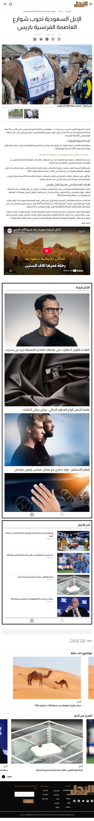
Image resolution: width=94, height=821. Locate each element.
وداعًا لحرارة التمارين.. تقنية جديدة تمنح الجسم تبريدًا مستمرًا (35, 577)
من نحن (45, 790)
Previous (90, 76)
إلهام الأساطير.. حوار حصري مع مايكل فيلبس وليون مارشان (51, 469)
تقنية (68, 803)
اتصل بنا (45, 794)
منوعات (56, 803)
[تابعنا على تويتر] (83, 801)
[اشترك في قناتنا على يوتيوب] (74, 801)
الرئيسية (68, 11)
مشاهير (56, 795)
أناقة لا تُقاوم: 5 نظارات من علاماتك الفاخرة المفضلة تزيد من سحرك (47, 349)
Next (4, 76)
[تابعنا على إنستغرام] (88, 801)
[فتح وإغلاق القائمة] (90, 4)
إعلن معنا (45, 799)
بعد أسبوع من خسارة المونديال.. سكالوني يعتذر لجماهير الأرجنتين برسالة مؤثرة (30, 555)
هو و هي (56, 790)
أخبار (60, 11)
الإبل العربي (74, 641)
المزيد (9, 776)
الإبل (54, 129)
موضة (68, 794)
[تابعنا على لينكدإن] (79, 801)
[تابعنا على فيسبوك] (92, 801)
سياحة (68, 799)
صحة (57, 799)
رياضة (57, 807)
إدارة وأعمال (66, 790)
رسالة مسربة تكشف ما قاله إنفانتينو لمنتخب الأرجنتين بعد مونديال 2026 (32, 599)
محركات (67, 807)
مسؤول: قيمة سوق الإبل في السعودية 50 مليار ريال (59, 155)
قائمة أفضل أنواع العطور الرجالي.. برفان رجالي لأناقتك (56, 409)
